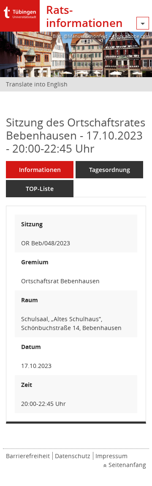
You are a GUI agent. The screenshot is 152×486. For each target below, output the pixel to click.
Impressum (111, 456)
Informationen (40, 170)
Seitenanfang (127, 465)
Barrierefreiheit (28, 456)
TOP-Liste (40, 189)
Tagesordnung (109, 170)
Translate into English (37, 84)
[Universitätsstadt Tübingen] (20, 10)
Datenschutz (72, 456)
